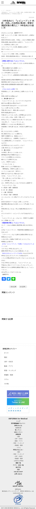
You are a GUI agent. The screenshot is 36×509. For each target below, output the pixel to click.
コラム (6, 379)
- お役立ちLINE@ (18, 460)
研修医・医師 (8, 375)
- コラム (18, 447)
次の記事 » (23, 286)
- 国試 (18, 436)
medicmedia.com (18, 493)
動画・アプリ (8, 366)
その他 (6, 383)
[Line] (13, 279)
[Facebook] (3, 279)
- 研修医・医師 (18, 445)
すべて (6, 353)
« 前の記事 (13, 286)
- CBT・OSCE (18, 438)
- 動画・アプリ (18, 441)
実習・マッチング (9, 370)
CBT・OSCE (8, 361)
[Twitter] (8, 279)
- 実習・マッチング (18, 443)
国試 (5, 357)
